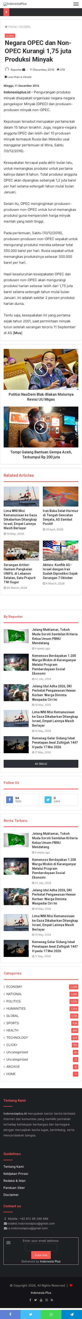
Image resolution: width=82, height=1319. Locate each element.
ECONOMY (14, 987)
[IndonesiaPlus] (15, 4)
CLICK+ (12, 1045)
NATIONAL (14, 994)
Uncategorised (17, 1052)
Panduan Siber (14, 1188)
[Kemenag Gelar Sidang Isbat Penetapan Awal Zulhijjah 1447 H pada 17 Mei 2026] (16, 744)
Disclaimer (11, 1195)
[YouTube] (41, 1300)
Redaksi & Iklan (14, 1180)
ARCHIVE (13, 1066)
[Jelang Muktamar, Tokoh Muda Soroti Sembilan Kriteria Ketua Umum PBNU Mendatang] (16, 636)
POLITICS (13, 1001)
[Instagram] (46, 1300)
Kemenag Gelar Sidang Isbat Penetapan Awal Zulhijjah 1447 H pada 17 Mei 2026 (55, 742)
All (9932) (41, 763)
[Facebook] (30, 1300)
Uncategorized (17, 1059)
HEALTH (12, 1030)
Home (12, 26)
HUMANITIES (16, 1008)
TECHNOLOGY (17, 1037)
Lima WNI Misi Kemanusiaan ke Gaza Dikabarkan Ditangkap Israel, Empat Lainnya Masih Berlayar (20, 519)
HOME (10, 1074)
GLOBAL (25, 26)
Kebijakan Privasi (15, 1173)
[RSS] (52, 1300)
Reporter (16, 69)
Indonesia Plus (50, 1261)
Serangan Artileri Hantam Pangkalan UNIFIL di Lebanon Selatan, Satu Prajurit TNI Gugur (20, 573)
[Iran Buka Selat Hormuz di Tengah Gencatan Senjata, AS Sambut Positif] (60, 497)
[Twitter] (35, 1300)
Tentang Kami (13, 1166)
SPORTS (12, 1023)
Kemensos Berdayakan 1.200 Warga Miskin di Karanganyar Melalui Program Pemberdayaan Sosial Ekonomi (54, 664)
